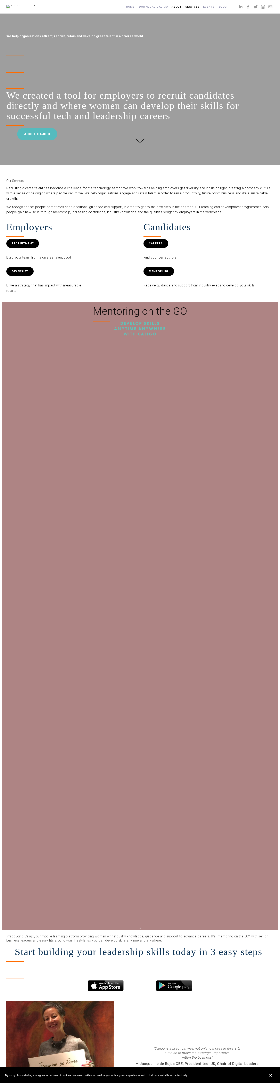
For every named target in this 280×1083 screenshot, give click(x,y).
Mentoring (159, 271)
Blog (223, 6)
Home (130, 6)
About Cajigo (37, 134)
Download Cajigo (153, 6)
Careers (156, 243)
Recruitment (23, 243)
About (177, 6)
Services (192, 6)
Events (208, 6)
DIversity (20, 271)
